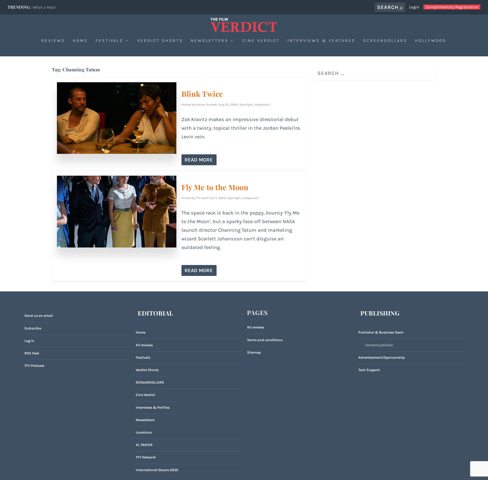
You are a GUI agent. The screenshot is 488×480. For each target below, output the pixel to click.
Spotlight (246, 104)
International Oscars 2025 (157, 470)
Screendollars (385, 41)
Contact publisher (379, 345)
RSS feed (31, 353)
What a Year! (44, 7)
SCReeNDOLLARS (150, 382)
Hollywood (431, 41)
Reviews (53, 41)
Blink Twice (202, 93)
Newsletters (209, 41)
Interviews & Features (321, 41)
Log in (29, 341)
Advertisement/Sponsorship (381, 357)
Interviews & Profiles (153, 407)
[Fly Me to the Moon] (117, 211)
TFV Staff (202, 198)
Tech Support (369, 370)
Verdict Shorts (160, 41)
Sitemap (254, 352)
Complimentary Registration (451, 7)
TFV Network (146, 457)
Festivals (109, 41)
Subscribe (32, 328)
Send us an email (38, 315)
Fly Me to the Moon (214, 187)
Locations (144, 432)
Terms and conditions (265, 340)
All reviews (144, 345)
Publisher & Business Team (380, 332)
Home (80, 41)
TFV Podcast (34, 365)
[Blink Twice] (117, 118)
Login (414, 7)
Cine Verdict (261, 41)
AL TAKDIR (144, 445)
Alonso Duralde (206, 104)
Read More (199, 160)
